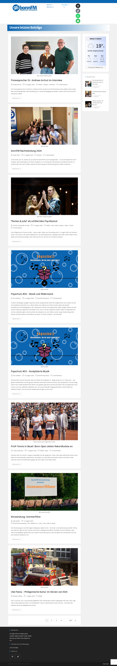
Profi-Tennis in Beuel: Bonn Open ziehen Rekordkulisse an (42, 446)
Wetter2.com (99, 67)
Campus (45, 84)
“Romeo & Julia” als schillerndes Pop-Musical (34, 221)
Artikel (40, 84)
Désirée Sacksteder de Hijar (21, 225)
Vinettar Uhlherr (17, 596)
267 (70, 620)
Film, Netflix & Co (32, 523)
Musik (71, 225)
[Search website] (64, 7)
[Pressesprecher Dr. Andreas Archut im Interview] (88, 83)
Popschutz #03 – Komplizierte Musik (30, 371)
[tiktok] (17, 656)
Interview (52, 84)
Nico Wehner (17, 298)
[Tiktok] (78, 11)
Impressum (106, 664)
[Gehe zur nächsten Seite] (75, 620)
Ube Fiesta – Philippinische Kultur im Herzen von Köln (39, 591)
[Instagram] (78, 6)
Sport (46, 450)
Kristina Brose (17, 84)
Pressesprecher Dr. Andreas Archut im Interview (36, 80)
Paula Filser (16, 155)
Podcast (39, 155)
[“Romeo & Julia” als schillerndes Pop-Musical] (88, 104)
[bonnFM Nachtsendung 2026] (88, 94)
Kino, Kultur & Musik (57, 225)
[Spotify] (78, 21)
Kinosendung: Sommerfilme (25, 516)
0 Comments (95, 87)
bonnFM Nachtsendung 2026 (26, 150)
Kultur (66, 225)
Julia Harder (16, 521)
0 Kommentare (62, 84)
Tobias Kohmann (18, 450)
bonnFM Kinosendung (19, 523)
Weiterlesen (17, 98)
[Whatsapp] (78, 16)
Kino (40, 523)
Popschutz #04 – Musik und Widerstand (32, 293)
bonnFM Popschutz (43, 298)
